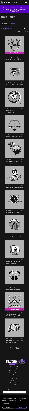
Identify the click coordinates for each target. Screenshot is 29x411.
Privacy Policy (14, 382)
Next (17, 347)
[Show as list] (27, 28)
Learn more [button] (6, 403)
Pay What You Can (14, 370)
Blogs (14, 374)
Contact (14, 378)
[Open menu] (25, 2)
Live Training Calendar (14, 368)
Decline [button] (8, 407)
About (14, 376)
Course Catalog (14, 366)
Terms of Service (14, 384)
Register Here (14, 11)
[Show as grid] (24, 28)
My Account (14, 380)
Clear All (13, 23)
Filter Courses (7, 28)
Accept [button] (20, 407)
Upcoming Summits (14, 372)
